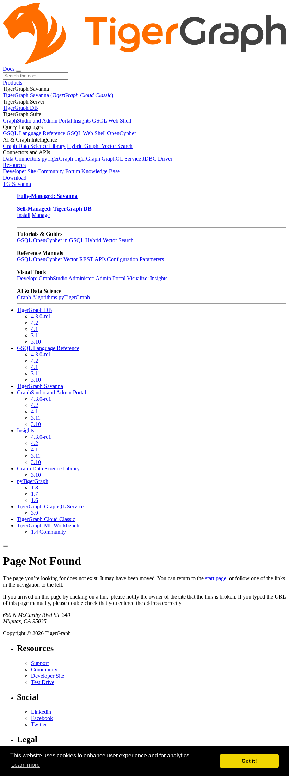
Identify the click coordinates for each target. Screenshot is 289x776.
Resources (14, 165)
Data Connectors (21, 159)
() (81, 95)
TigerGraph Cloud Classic (46, 519)
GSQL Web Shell (111, 121)
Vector (70, 259)
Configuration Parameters (135, 259)
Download (14, 178)
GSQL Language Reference (34, 133)
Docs (8, 69)
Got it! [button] (249, 761)
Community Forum (58, 171)
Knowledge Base (100, 171)
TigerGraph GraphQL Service (107, 159)
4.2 (34, 323)
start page (215, 578)
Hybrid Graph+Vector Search (100, 146)
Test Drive (42, 682)
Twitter (39, 724)
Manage (41, 215)
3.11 (36, 335)
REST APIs (92, 259)
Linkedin (41, 712)
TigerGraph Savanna (26, 95)
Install (23, 215)
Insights (82, 121)
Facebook (42, 718)
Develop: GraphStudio (42, 278)
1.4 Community (48, 532)
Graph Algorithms (37, 297)
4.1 (34, 329)
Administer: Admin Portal (96, 278)
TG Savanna (17, 184)
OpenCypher (121, 133)
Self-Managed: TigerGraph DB (54, 209)
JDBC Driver (157, 159)
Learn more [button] (25, 765)
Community (44, 669)
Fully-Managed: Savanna (47, 196)
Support (40, 663)
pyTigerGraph (57, 159)
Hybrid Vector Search (109, 240)
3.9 (34, 513)
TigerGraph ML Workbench (48, 525)
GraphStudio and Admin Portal (37, 121)
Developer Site (19, 171)
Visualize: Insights (147, 278)
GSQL (24, 240)
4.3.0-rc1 (41, 316)
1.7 (34, 494)
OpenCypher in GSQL (58, 240)
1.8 (34, 487)
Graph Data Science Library (34, 146)
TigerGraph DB (20, 108)
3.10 (36, 342)
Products (12, 83)
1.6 (34, 500)
